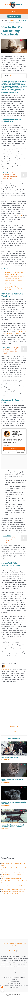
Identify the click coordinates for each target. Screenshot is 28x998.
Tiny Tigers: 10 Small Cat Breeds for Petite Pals (12, 891)
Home (11, 20)
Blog (15, 20)
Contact (4, 943)
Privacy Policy (11, 943)
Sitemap (19, 943)
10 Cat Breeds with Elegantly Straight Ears (11, 878)
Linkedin (8, 951)
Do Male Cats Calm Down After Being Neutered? (12, 779)
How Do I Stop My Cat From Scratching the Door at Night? (13, 802)
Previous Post (14, 726)
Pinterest (19, 951)
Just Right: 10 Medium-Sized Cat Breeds (11, 893)
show (11, 75)
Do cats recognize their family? (10, 757)
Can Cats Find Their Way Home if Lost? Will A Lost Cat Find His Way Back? (12, 825)
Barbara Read (5, 669)
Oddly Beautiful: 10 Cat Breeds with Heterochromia (13, 872)
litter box (19, 215)
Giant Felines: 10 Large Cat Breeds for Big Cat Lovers (13, 889)
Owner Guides (7, 759)
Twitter (14, 951)
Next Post (14, 731)
